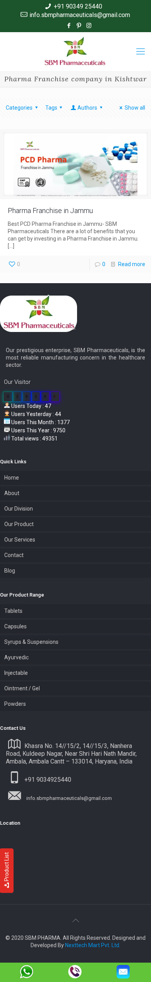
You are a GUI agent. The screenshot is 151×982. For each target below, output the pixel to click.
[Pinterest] (79, 25)
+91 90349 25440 (78, 6)
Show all (135, 108)
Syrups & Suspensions (31, 642)
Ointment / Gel (22, 688)
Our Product (19, 524)
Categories (19, 108)
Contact (14, 555)
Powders (15, 704)
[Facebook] (69, 25)
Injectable (16, 673)
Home (11, 478)
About (11, 493)
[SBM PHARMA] (75, 51)
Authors (87, 108)
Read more (131, 264)
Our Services (19, 540)
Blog (9, 571)
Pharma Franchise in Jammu (50, 210)
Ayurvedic (16, 657)
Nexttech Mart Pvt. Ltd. (92, 945)
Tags (51, 108)
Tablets (13, 611)
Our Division (18, 509)
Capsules (15, 626)
